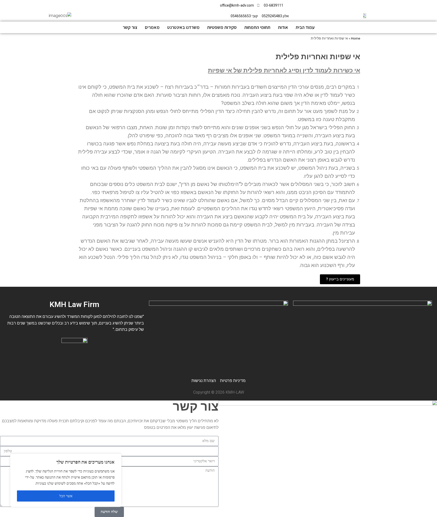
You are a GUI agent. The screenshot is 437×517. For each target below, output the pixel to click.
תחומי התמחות (257, 27)
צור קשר (130, 27)
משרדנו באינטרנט (183, 27)
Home (355, 38)
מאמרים (152, 27)
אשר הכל (65, 496)
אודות (283, 27)
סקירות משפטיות (222, 27)
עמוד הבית (305, 27)
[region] (65, 480)
